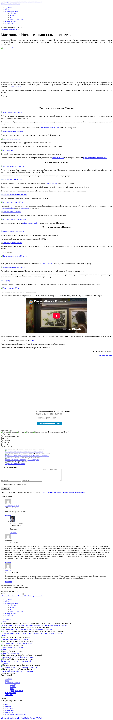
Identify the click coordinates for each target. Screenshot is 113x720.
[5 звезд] (36, 432)
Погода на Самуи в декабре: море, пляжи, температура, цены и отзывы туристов (31, 633)
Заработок (9, 23)
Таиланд (13, 13)
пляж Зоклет (25, 208)
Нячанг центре (51, 183)
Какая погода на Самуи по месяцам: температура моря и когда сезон (26, 629)
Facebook (21, 596)
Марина (8, 570)
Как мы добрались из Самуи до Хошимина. (17, 671)
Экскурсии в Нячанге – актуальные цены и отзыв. (24, 452)
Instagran (33, 596)
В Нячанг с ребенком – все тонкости (14, 639)
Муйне (3, 649)
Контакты (9, 712)
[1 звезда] (5, 432)
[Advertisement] (56, 64)
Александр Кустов (12, 506)
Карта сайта (9, 710)
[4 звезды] (29, 432)
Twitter (27, 596)
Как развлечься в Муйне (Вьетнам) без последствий (20, 657)
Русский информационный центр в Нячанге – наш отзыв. (27, 456)
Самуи (3, 621)
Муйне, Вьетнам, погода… (11, 653)
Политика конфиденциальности (17, 714)
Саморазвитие (10, 21)
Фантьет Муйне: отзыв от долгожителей (16, 661)
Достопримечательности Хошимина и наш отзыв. (19, 667)
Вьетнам (13, 15)
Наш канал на (6, 619)
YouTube (39, 596)
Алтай (12, 17)
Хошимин (4, 663)
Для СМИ (9, 708)
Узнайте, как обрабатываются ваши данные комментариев (63, 492)
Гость (7, 10)
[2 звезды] (13, 432)
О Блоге (8, 704)
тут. (33, 340)
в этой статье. (16, 86)
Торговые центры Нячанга (15, 464)
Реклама (8, 706)
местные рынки (58, 158)
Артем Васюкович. (105, 355)
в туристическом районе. (50, 128)
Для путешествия (16, 19)
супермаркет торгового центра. (95, 158)
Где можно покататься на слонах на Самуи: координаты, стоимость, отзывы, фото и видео (35, 625)
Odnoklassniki (13, 596)
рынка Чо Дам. (47, 263)
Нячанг (3, 635)
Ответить (8, 515)
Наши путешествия (12, 11)
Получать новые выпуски (49, 423)
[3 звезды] (21, 432)
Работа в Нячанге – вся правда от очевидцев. (22, 460)
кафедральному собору (30, 223)
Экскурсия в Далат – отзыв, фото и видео (16, 643)
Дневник (8, 8)
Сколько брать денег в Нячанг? (12, 647)
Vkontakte (4, 596)
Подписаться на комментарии (15, 484)
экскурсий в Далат (8, 208)
